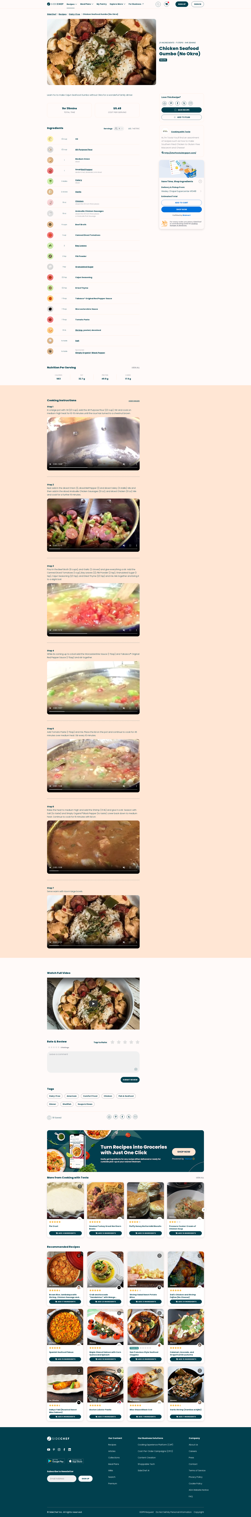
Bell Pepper (87, 169)
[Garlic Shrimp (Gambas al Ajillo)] (186, 1394)
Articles (111, 1451)
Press (191, 1457)
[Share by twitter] (185, 103)
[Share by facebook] (178, 103)
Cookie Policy (195, 1483)
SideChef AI (143, 1470)
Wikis (110, 1470)
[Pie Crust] (65, 1209)
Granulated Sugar (84, 267)
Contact (193, 1464)
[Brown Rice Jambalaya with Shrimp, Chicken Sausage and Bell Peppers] (65, 1278)
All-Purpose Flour (84, 149)
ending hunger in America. (184, 224)
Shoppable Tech (146, 1464)
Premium (112, 1483)
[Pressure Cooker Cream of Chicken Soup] (185, 1209)
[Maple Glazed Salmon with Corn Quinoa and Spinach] (105, 1336)
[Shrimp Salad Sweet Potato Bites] (146, 1278)
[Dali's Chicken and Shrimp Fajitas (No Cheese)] (186, 1278)
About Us (193, 1444)
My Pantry (102, 4)
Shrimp (78, 330)
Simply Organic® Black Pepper (90, 352)
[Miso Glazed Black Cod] (146, 1394)
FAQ (191, 1496)
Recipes (112, 1444)
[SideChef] (58, 1439)
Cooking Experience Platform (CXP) (155, 1444)
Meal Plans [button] (85, 4)
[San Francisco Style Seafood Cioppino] (146, 1336)
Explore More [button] (116, 4)
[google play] (56, 1461)
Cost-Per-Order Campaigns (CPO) (155, 1451)
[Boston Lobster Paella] (105, 1394)
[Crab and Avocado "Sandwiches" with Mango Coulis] (105, 1278)
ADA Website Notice (199, 1489)
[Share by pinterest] (172, 103)
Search (111, 1477)
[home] (55, 4)
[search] (158, 4)
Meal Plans (113, 1464)
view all (200, 1177)
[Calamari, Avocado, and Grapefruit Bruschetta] (186, 1336)
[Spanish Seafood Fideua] (65, 1336)
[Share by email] (191, 103)
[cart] (166, 4)
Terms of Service (197, 1470)
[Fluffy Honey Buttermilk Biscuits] (145, 1209)
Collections (114, 1457)
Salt (77, 340)
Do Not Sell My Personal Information (174, 1512)
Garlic (78, 192)
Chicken (79, 201)
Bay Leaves (81, 245)
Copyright (199, 1512)
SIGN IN (197, 4)
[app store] (76, 1461)
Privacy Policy (195, 1477)
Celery (78, 180)
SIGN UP (182, 4)
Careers (193, 1451)
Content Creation (147, 1457)
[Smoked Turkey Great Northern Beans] (105, 1209)
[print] (165, 103)
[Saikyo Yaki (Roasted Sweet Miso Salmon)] (65, 1394)
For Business (135, 4)
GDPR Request (146, 1512)
